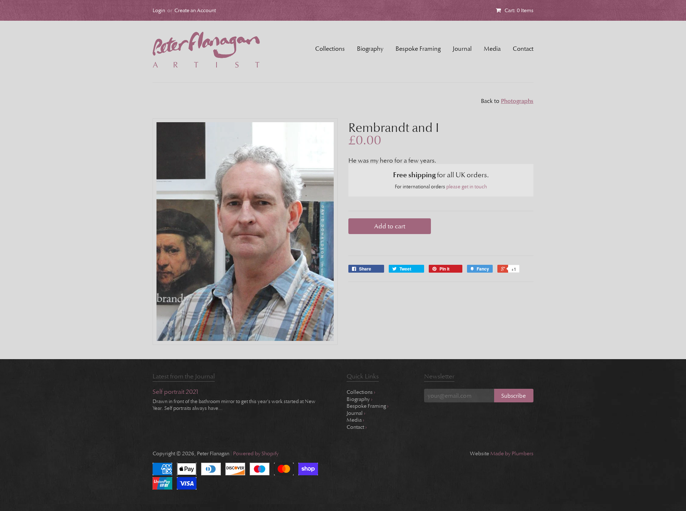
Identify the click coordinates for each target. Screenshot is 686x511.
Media (492, 49)
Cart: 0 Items (518, 10)
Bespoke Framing (418, 49)
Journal (462, 49)
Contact (523, 49)
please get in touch (466, 187)
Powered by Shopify (256, 453)
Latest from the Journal (184, 376)
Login (159, 10)
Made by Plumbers (511, 453)
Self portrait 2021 (175, 392)
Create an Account (195, 10)
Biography (370, 49)
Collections (330, 49)
